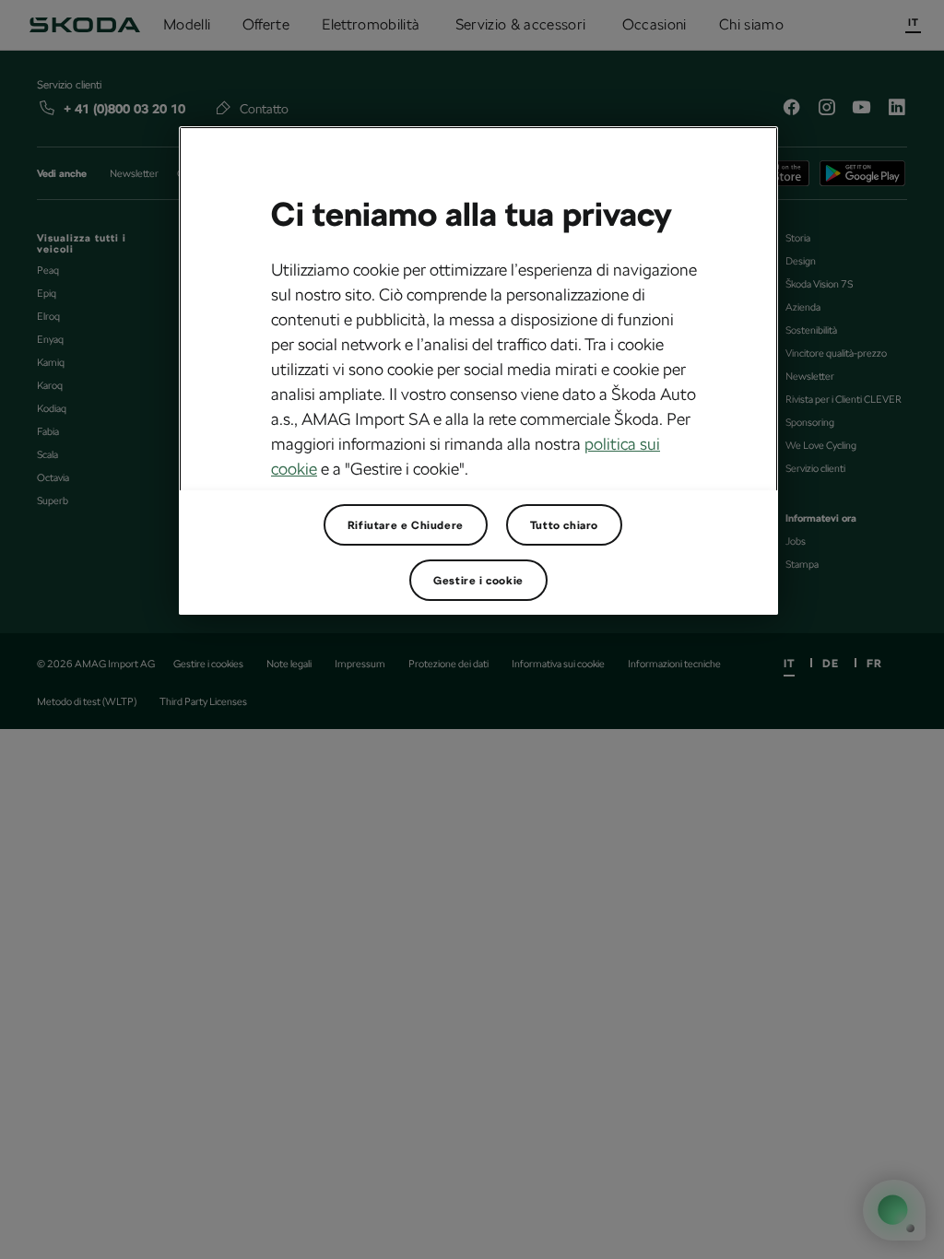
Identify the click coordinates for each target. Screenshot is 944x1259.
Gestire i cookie (478, 580)
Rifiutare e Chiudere (406, 525)
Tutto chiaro (564, 525)
